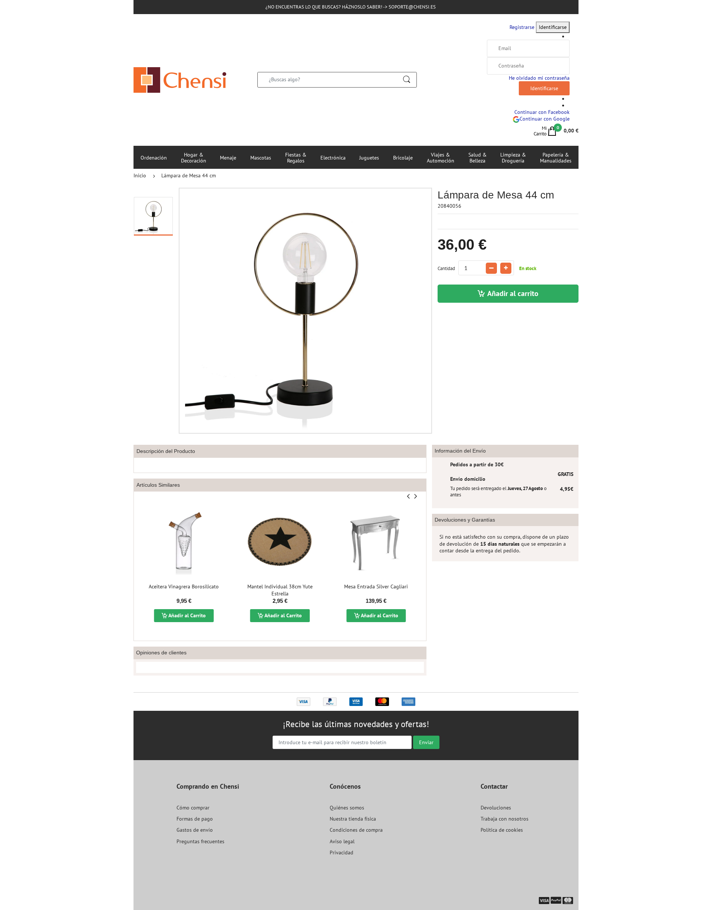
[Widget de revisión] (280, 667)
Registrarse (522, 27)
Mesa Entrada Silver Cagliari (376, 586)
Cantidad (446, 268)
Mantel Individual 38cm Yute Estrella (280, 590)
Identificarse (553, 27)
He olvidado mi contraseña (539, 78)
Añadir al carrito (512, 293)
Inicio (140, 175)
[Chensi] (180, 79)
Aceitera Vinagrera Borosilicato (184, 586)
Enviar (426, 742)
